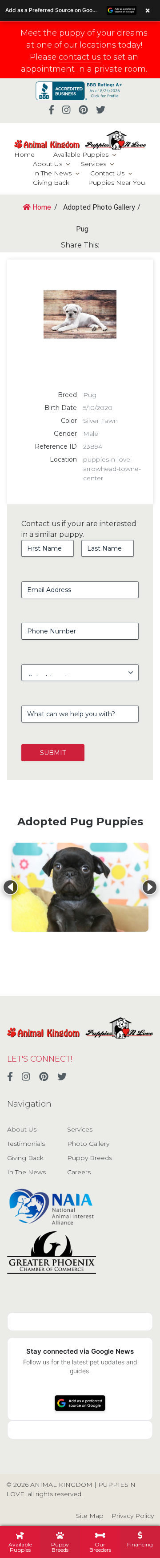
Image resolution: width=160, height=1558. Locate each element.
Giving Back (51, 183)
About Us (47, 164)
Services (93, 164)
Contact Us (107, 173)
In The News (52, 173)
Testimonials (26, 1144)
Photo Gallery (88, 1144)
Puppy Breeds (89, 1158)
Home (24, 154)
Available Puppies (80, 154)
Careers (79, 1172)
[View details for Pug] (80, 887)
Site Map (90, 1516)
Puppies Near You (116, 183)
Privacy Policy (133, 1516)
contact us (80, 57)
